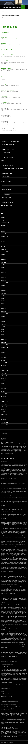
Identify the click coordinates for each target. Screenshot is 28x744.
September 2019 (4, 375)
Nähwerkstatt (4, 96)
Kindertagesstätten (6, 184)
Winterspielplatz (8, 192)
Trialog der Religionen (7, 154)
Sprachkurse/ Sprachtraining (7, 54)
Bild (1, 17)
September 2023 (4, 259)
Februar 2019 (4, 393)
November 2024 (4, 236)
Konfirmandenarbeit (7, 197)
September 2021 (4, 321)
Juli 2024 (3, 241)
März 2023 (3, 275)
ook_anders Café (4, 60)
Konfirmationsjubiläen (7, 202)
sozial (2, 160)
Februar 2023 (4, 277)
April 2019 (3, 388)
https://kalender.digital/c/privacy (11, 728)
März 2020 (3, 360)
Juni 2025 (3, 231)
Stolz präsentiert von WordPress (7, 742)
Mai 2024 (3, 244)
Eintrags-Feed (4, 220)
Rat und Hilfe (5, 170)
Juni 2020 (3, 352)
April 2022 (3, 303)
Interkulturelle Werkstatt (8, 144)
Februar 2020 (4, 362)
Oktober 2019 (4, 373)
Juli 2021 (3, 326)
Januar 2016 (3, 419)
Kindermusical (7, 194)
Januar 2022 (3, 311)
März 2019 (3, 391)
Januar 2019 (3, 396)
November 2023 (4, 254)
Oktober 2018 (4, 404)
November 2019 (4, 370)
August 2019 (3, 378)
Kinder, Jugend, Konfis (6, 181)
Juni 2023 (3, 267)
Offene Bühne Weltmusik (8, 149)
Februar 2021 (4, 339)
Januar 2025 (3, 233)
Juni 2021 (3, 329)
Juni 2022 (3, 298)
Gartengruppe (4, 84)
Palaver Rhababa (6, 152)
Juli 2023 (3, 264)
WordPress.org (4, 225)
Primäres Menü (26, 7)
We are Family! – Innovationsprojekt (10, 141)
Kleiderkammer (4, 76)
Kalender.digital (9, 708)
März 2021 (3, 337)
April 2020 (3, 357)
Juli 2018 (3, 411)
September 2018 (4, 406)
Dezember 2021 (4, 313)
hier (17, 38)
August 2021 (3, 324)
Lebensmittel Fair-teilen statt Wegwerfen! (13, 168)
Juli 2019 (3, 380)
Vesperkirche (5, 178)
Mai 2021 (3, 331)
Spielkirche (4, 186)
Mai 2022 (3, 300)
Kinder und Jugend (6, 189)
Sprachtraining (6, 147)
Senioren (3, 200)
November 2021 (4, 316)
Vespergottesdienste (7, 162)
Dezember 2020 (4, 344)
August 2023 (3, 262)
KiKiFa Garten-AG (5, 37)
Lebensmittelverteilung (6, 68)
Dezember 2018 (4, 399)
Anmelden (3, 217)
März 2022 (3, 306)
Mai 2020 (3, 355)
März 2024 (3, 246)
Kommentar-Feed (5, 222)
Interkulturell (4, 139)
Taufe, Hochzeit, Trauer (6, 205)
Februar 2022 (4, 308)
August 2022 (3, 293)
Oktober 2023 (4, 257)
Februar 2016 (4, 417)
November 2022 (4, 285)
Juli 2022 (3, 295)
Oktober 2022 (4, 288)
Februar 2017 (4, 414)
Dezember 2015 (4, 422)
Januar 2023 (3, 280)
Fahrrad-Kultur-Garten (7, 157)
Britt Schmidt (13, 17)
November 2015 (4, 424)
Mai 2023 (3, 269)
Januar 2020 (3, 365)
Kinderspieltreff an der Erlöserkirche (10, 15)
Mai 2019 (3, 386)
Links (2, 208)
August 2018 (3, 409)
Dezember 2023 (4, 251)
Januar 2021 (3, 342)
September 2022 (4, 290)
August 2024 (3, 239)
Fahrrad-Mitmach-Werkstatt (7, 90)
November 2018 (4, 401)
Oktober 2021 (4, 319)
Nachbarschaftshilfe (7, 173)
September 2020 (4, 349)
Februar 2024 (4, 249)
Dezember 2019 (4, 368)
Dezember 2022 (4, 282)
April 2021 (3, 334)
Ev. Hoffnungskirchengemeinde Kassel (11, 7)
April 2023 (3, 272)
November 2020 (4, 347)
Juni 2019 (3, 383)
